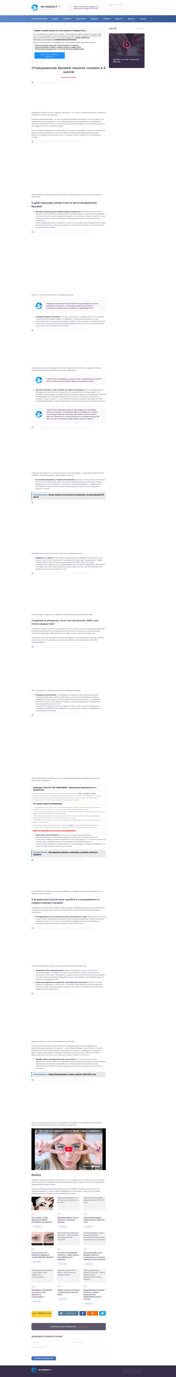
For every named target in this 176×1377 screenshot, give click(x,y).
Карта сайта (112, 4)
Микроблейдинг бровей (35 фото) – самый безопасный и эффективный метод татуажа (94, 1294)
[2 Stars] (81, 1326)
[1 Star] (79, 1326)
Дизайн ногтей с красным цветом (126, 60)
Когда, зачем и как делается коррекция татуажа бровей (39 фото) (42, 1255)
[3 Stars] (83, 1326)
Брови (33, 1213)
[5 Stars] (86, 1326)
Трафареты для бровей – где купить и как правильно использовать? (42, 1293)
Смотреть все (141, 28)
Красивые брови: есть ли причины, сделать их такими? (68, 1220)
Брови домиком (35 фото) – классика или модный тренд (68, 1292)
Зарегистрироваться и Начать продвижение (54, 831)
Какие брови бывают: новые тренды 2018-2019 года (94, 1220)
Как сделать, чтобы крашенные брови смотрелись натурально (41, 1220)
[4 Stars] (84, 1326)
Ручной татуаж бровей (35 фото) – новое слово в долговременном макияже (68, 1256)
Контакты (120, 4)
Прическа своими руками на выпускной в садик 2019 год (86, 8)
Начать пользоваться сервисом (50, 55)
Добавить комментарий (43, 1358)
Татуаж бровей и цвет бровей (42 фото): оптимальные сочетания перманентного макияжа (94, 1256)
